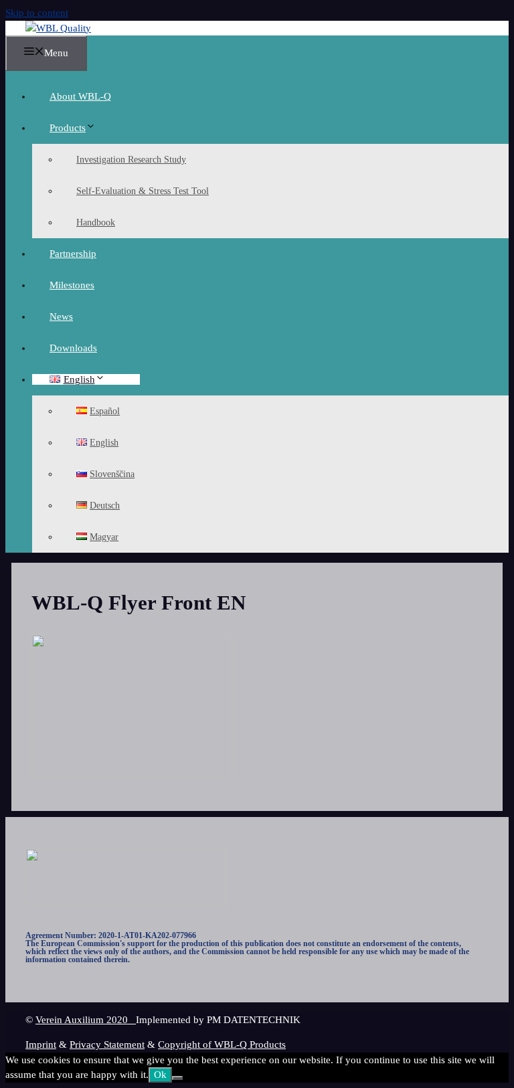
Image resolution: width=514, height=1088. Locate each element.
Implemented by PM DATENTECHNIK (218, 1019)
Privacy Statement (107, 1044)
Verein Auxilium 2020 (85, 1019)
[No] (177, 1078)
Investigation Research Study (131, 160)
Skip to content (36, 12)
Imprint (40, 1044)
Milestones (72, 285)
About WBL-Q (80, 96)
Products (68, 127)
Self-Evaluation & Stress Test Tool (142, 191)
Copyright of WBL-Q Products (222, 1044)
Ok (160, 1074)
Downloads (73, 348)
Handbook (95, 222)
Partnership (73, 253)
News (61, 316)
